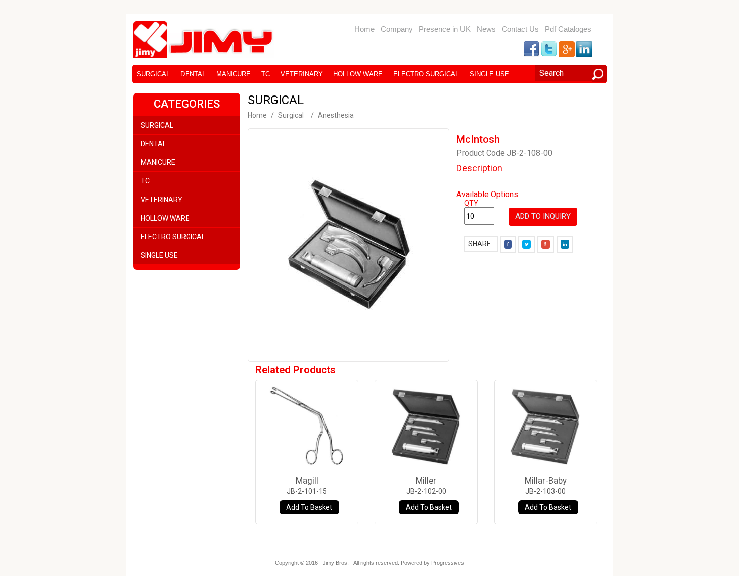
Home (364, 29)
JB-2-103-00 (545, 491)
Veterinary (302, 74)
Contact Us (520, 29)
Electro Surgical (426, 74)
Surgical (153, 74)
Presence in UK (445, 29)
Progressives (447, 563)
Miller (426, 480)
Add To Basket (309, 507)
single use (489, 74)
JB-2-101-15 (307, 491)
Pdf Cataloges (568, 29)
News (486, 29)
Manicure (233, 74)
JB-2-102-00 (426, 491)
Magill (307, 480)
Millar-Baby (546, 480)
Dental (193, 74)
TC (265, 74)
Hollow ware (358, 74)
